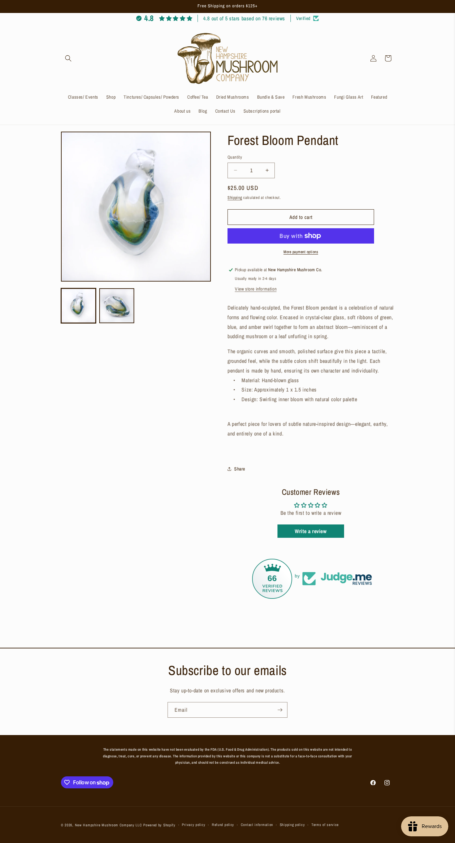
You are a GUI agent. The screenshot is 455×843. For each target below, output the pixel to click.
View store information (255, 289)
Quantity (235, 157)
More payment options (300, 252)
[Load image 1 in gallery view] (78, 305)
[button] (68, 58)
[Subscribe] (279, 710)
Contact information (257, 825)
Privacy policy (193, 825)
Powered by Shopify (159, 825)
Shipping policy (292, 825)
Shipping (235, 197)
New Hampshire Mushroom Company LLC (108, 825)
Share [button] (239, 468)
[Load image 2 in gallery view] (116, 305)
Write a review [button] (310, 531)
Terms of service (325, 825)
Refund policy (223, 825)
